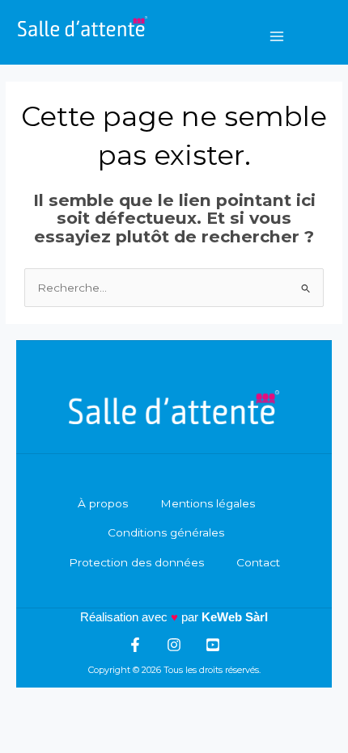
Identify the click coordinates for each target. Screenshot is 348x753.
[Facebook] (135, 644)
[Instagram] (174, 644)
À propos (103, 503)
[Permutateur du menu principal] (277, 36)
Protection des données (136, 562)
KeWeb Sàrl (235, 617)
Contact (258, 562)
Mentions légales (207, 503)
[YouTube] (213, 644)
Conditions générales (166, 532)
